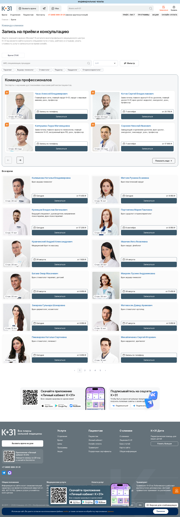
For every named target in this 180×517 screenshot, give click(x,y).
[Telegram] (4, 473)
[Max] (10, 473)
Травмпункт (94, 448)
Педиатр (59, 70)
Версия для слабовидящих (163, 505)
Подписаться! (122, 406)
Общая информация (128, 451)
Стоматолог (44, 70)
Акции (155, 15)
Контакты (40, 15)
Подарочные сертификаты (100, 451)
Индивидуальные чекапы (91, 2)
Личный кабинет (95, 440)
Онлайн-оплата (169, 15)
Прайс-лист (129, 15)
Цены (59, 444)
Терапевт (7, 70)
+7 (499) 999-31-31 (56, 15)
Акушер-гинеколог (25, 70)
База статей (125, 444)
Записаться (61, 116)
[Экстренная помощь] (176, 491)
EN (140, 505)
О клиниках (124, 436)
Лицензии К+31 (126, 440)
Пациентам (28, 15)
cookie (66, 511)
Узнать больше (164, 443)
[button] (20, 160)
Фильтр (131, 63)
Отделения (15, 15)
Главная (5, 20)
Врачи (4, 15)
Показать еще (162, 161)
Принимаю (160, 511)
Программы (143, 15)
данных (111, 511)
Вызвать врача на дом (22, 443)
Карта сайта (125, 448)
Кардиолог (72, 70)
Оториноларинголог (92, 70)
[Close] (128, 487)
